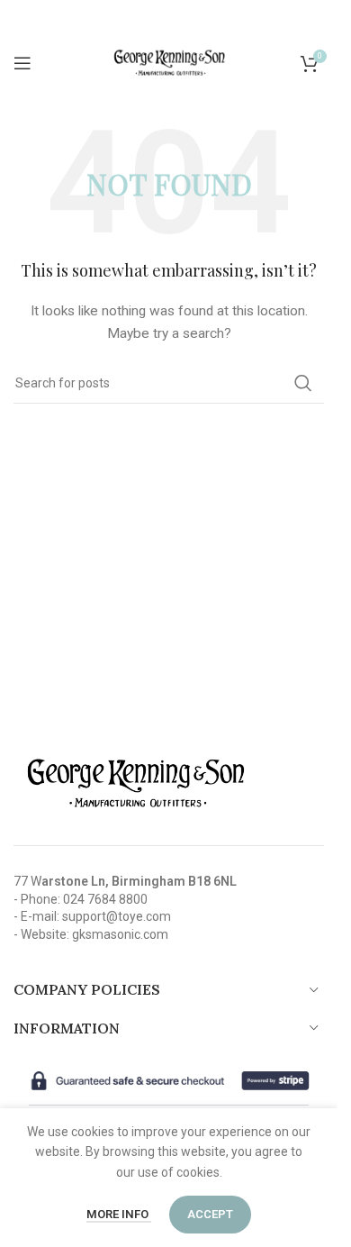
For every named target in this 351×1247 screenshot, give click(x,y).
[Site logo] (169, 62)
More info (118, 1214)
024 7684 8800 (105, 899)
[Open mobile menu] (22, 63)
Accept (210, 1214)
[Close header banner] (315, 18)
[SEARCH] (303, 383)
